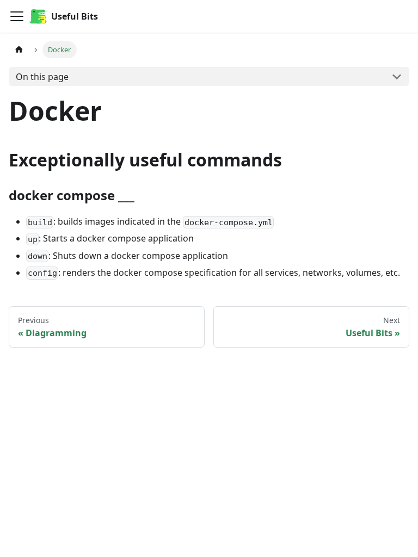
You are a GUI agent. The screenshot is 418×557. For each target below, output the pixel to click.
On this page (42, 77)
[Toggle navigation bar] (17, 16)
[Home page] (19, 49)
